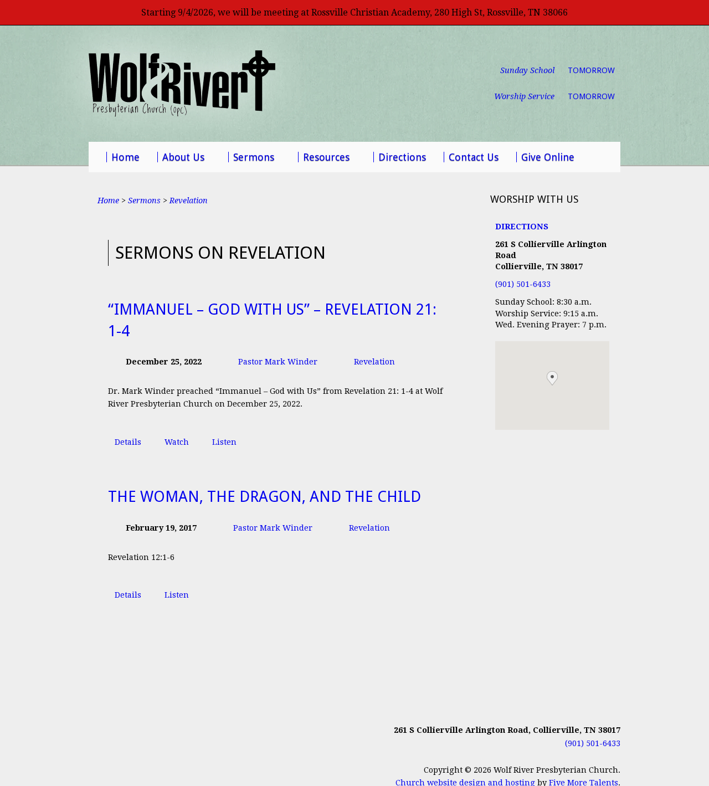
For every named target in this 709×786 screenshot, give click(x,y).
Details (128, 442)
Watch (177, 442)
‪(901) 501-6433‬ (523, 284)
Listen (224, 442)
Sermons (144, 200)
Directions (521, 226)
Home (108, 200)
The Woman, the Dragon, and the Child (264, 497)
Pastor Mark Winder (277, 361)
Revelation (188, 200)
